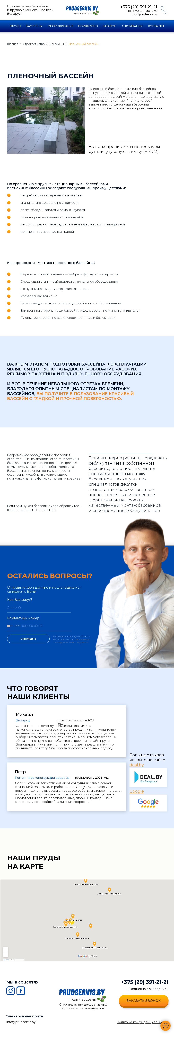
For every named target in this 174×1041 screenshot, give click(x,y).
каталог (109, 26)
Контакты (156, 26)
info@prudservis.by (144, 14)
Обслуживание (61, 26)
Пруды (15, 26)
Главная (12, 44)
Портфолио (88, 26)
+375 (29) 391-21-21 (145, 982)
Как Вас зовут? (19, 600)
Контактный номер (23, 618)
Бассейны (34, 26)
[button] (144, 1000)
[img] (82, 19)
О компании (132, 26)
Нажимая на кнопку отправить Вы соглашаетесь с (71, 638)
